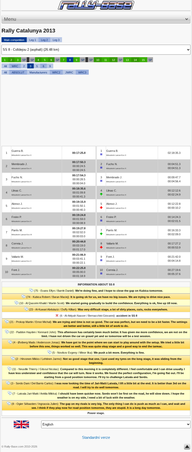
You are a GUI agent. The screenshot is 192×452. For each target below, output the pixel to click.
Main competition (14, 39)
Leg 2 (44, 39)
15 (143, 59)
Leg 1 (32, 39)
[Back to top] (187, 448)
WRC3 (82, 72)
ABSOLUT (18, 72)
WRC (15, 66)
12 (113, 59)
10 (97, 59)
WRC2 (56, 72)
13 (127, 59)
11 (105, 59)
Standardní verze (96, 437)
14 (135, 59)
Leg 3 (56, 39)
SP (24, 59)
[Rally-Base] (96, 5)
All (5, 66)
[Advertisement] (96, 111)
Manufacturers (38, 72)
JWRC (69, 72)
